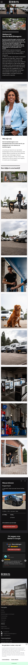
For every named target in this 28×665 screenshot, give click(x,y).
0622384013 (7, 130)
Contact (3, 622)
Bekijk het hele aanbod (9, 526)
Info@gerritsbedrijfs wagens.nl (9, 133)
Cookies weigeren (14, 659)
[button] (3, 561)
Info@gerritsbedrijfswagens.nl (9, 633)
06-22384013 (7, 128)
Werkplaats (3, 618)
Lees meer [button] (6, 565)
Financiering (4, 616)
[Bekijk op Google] (5, 556)
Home (2, 610)
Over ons (3, 620)
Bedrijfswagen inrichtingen (7, 614)
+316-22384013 (6, 635)
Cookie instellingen (5, 659)
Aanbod (3, 612)
